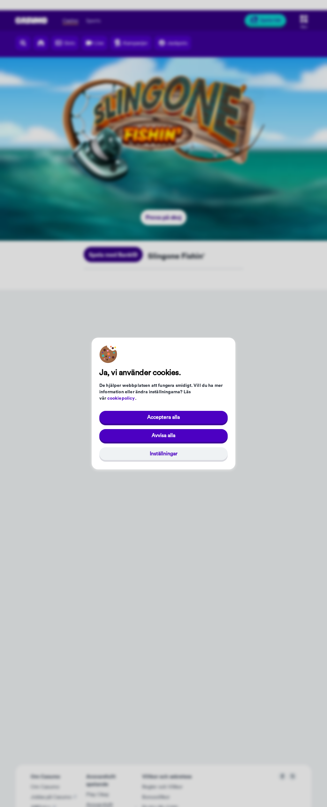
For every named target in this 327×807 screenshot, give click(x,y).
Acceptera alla (163, 417)
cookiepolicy (121, 398)
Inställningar (164, 453)
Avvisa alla (163, 435)
